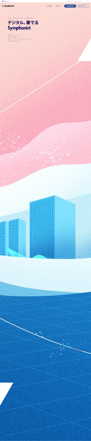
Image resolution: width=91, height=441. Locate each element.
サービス (49, 6)
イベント (58, 6)
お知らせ (69, 1)
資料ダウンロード (83, 6)
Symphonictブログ (79, 1)
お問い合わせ (70, 6)
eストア (88, 1)
